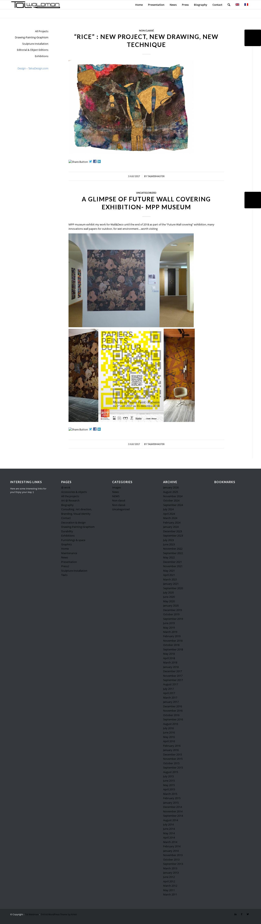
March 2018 (170, 662)
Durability (67, 531)
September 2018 (173, 649)
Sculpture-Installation (35, 43)
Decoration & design (73, 522)
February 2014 (171, 846)
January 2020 (171, 605)
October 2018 (171, 645)
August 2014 (170, 820)
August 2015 (170, 772)
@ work (65, 487)
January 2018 (171, 667)
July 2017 (168, 689)
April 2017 (169, 693)
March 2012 (170, 885)
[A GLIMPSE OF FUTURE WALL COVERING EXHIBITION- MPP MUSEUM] (252, 200)
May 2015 (169, 785)
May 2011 (169, 890)
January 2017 (171, 702)
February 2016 (171, 746)
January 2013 (171, 872)
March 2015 (170, 794)
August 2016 (170, 724)
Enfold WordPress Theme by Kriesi (59, 914)
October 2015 (171, 763)
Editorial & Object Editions (32, 50)
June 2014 (169, 829)
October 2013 (171, 859)
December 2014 (172, 807)
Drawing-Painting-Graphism (31, 37)
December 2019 (172, 610)
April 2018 (169, 658)
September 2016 (173, 719)
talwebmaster (156, 176)
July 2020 (168, 592)
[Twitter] (248, 914)
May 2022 (169, 557)
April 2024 (169, 514)
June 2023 (169, 544)
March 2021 (170, 579)
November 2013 (172, 855)
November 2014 (172, 811)
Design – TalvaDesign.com (33, 68)
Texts (64, 575)
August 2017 (170, 684)
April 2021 (169, 575)
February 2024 (171, 522)
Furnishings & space (73, 540)
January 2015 (171, 802)
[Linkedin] (235, 914)
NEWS (115, 496)
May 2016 (169, 737)
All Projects (41, 31)
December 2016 (172, 706)
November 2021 (172, 566)
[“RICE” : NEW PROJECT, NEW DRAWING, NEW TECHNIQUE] (252, 38)
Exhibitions (41, 56)
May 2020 (169, 601)
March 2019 (170, 632)
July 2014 (168, 824)
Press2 (65, 566)
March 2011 (170, 894)
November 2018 (172, 640)
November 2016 (172, 710)
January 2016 (171, 750)
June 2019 (169, 623)
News (64, 557)
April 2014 (169, 837)
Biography (67, 505)
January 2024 (171, 527)
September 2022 (173, 553)
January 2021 (171, 584)
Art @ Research (70, 500)
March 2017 (170, 697)
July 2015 (168, 776)
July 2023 (168, 540)
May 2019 (169, 627)
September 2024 (173, 505)
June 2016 (169, 732)
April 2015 (169, 789)
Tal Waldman (32, 914)
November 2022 (172, 548)
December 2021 (172, 562)
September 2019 (173, 619)
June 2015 (169, 780)
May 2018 (169, 654)
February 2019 (171, 636)
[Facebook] (242, 914)
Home (65, 548)
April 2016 (169, 741)
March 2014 (170, 842)
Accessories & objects (74, 492)
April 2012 (169, 881)
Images (116, 487)
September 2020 (173, 588)
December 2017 (172, 671)
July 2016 (168, 728)
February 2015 (171, 798)
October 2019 (171, 614)
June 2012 (169, 877)
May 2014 (169, 833)
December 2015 (172, 754)
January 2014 (171, 851)
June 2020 (169, 597)
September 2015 (173, 767)
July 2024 (168, 509)
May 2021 (169, 570)
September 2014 (173, 816)
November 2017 (172, 676)
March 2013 (170, 868)
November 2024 (172, 496)
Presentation (69, 562)
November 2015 (172, 759)
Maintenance (69, 553)
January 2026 (171, 487)
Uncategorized (146, 192)
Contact (66, 518)
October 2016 (171, 715)
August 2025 (170, 492)
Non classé (146, 30)
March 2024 (170, 518)
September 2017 (173, 680)
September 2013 (173, 864)
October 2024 (171, 500)
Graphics (66, 544)
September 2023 (173, 535)
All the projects (70, 496)
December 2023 (172, 531)
